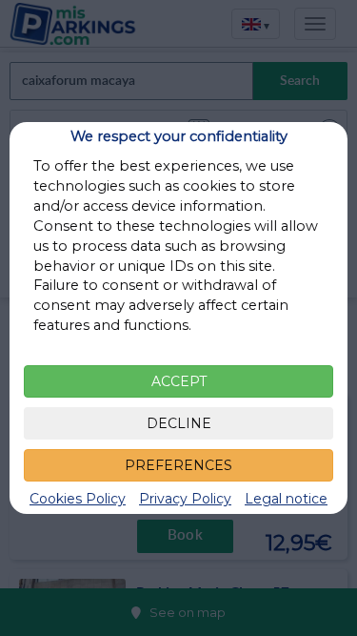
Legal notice (286, 498)
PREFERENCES (178, 465)
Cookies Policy (78, 498)
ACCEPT (179, 381)
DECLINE (179, 423)
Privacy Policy (185, 498)
